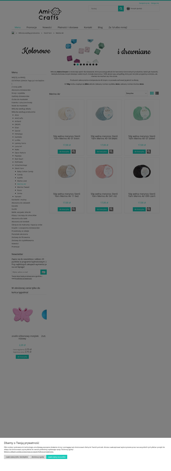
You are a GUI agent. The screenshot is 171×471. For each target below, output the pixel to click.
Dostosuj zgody (38, 457)
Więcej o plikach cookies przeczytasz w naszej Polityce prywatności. (29, 452)
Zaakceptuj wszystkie (57, 457)
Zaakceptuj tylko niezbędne (17, 457)
